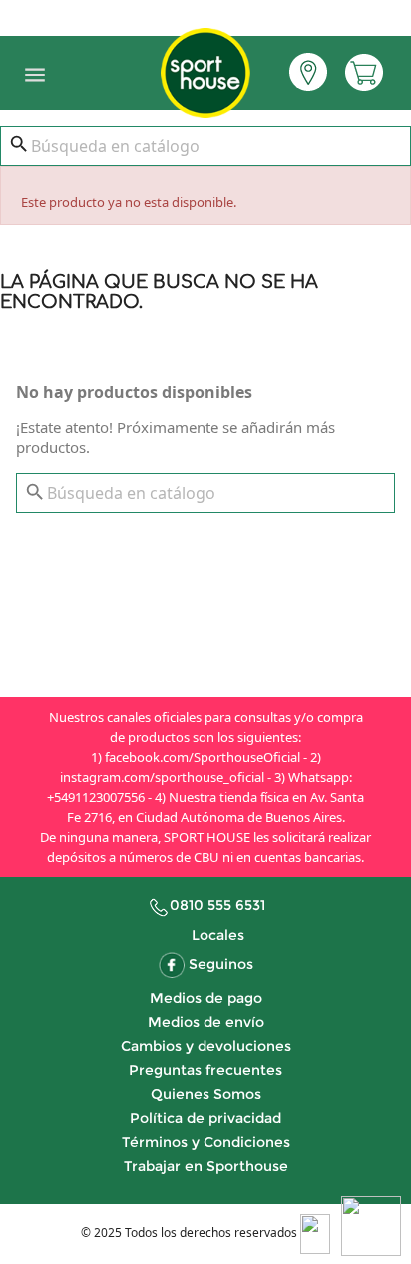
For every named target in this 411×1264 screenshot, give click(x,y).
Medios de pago (206, 998)
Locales (218, 935)
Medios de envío (206, 1022)
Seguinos (221, 964)
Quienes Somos (206, 1094)
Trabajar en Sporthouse (206, 1166)
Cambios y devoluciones (206, 1046)
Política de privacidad (205, 1118)
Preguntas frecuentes (205, 1070)
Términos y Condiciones (206, 1142)
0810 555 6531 (217, 905)
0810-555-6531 (205, 13)
